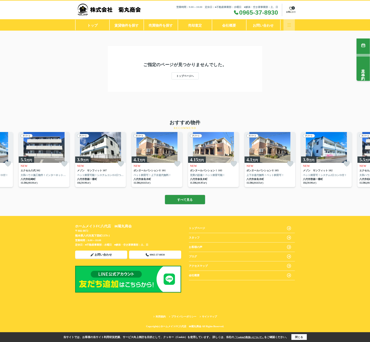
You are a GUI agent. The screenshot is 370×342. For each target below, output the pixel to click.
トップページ (197, 228)
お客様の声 (195, 247)
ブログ (193, 256)
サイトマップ (209, 316)
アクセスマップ (198, 265)
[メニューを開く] (289, 25)
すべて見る (185, 199)
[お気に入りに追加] (8, 164)
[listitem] (100, 159)
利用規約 (161, 316)
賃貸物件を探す (126, 25)
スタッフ (194, 237)
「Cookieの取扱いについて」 (249, 337)
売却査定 (195, 25)
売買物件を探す (161, 25)
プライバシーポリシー (183, 316)
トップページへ (185, 75)
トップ (92, 25)
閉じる (299, 337)
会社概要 (229, 25)
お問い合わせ (263, 25)
